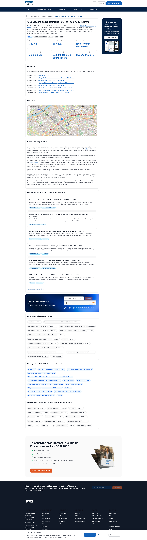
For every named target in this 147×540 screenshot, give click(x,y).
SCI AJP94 (68, 388)
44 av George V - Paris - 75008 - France (40, 391)
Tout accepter (90, 535)
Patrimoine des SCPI (34, 16)
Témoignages (112, 524)
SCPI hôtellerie (45, 529)
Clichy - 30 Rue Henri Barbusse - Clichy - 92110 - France (55, 88)
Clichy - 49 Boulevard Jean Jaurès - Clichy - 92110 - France (56, 90)
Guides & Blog (78, 9)
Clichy (50, 16)
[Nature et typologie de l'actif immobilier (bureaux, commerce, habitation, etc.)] (61, 40)
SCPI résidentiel (46, 521)
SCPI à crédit (95, 513)
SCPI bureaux (45, 513)
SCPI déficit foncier (80, 518)
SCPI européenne (63, 516)
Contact (111, 529)
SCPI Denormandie (80, 521)
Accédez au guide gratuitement (41, 470)
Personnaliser (114, 535)
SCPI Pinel (77, 513)
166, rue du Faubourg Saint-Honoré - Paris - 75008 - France (45, 384)
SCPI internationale (63, 518)
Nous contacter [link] (115, 3)
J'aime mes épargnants (114, 526)
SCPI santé (44, 526)
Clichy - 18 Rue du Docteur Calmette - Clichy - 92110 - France (56, 78)
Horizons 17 (31, 369)
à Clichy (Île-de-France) (87, 26)
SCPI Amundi (62, 521)
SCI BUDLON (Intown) (83, 380)
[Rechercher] (94, 3)
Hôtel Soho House (68, 380)
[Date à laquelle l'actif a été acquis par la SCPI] (40, 52)
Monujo (101, 3)
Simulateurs (62, 9)
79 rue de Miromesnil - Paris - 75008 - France (41, 373)
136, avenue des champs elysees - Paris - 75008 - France (45, 388)
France (44, 16)
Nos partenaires (113, 521)
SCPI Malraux (78, 516)
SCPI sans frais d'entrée (98, 516)
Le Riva (59, 395)
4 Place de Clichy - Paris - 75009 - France (80, 369)
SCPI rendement (34, 162)
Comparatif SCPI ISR (30, 522)
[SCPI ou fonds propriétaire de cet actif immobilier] (85, 40)
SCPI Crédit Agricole (64, 524)
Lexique (111, 518)
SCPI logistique (46, 518)
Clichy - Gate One (43, 75)
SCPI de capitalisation (97, 518)
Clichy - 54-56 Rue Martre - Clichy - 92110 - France (54, 92)
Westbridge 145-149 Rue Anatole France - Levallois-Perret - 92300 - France (50, 377)
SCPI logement (45, 524)
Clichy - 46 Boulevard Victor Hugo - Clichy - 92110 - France (56, 83)
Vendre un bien (112, 513)
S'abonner (88, 298)
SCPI (27, 9)
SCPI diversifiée (96, 521)
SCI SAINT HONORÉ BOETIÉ (74, 384)
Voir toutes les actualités (34, 289)
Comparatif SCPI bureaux (31, 525)
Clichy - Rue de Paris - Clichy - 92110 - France (51, 80)
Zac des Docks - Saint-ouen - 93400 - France (51, 369)
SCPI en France (63, 513)
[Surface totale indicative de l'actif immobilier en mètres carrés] (34, 40)
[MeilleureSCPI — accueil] (29, 3)
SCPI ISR (94, 524)
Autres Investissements (44, 9)
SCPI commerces (46, 516)
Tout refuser (102, 535)
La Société (93, 9)
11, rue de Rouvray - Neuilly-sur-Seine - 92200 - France (44, 380)
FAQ (110, 516)
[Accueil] (26, 16)
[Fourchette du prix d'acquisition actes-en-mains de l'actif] (63, 52)
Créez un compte (111, 37)
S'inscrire (117, 487)
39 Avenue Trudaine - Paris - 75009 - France (68, 391)
